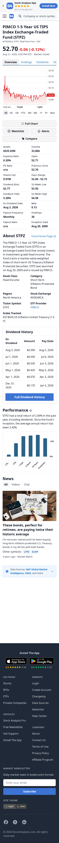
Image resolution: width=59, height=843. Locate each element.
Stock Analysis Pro (14, 720)
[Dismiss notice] (3, 6)
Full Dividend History (29, 397)
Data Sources (40, 703)
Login (35, 683)
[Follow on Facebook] (6, 822)
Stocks (7, 683)
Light (11, 806)
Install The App (12, 740)
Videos (16, 484)
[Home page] (11, 16)
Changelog (39, 696)
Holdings (26, 62)
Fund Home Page (42, 236)
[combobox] (37, 16)
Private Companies (15, 703)
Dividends (42, 62)
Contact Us (39, 740)
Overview (11, 62)
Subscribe (29, 791)
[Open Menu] (4, 16)
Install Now (48, 5)
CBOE (28, 573)
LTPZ (26, 551)
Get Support (11, 733)
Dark (22, 806)
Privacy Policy (40, 753)
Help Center (39, 716)
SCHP (35, 551)
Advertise (38, 709)
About (36, 733)
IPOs (6, 690)
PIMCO (34, 307)
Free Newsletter (13, 727)
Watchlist (18, 131)
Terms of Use (40, 746)
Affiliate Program (42, 759)
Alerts (45, 131)
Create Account (41, 690)
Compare (31, 138)
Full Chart (31, 123)
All (6, 484)
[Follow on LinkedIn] (24, 822)
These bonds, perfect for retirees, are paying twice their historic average (28, 529)
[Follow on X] (15, 822)
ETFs (6, 696)
